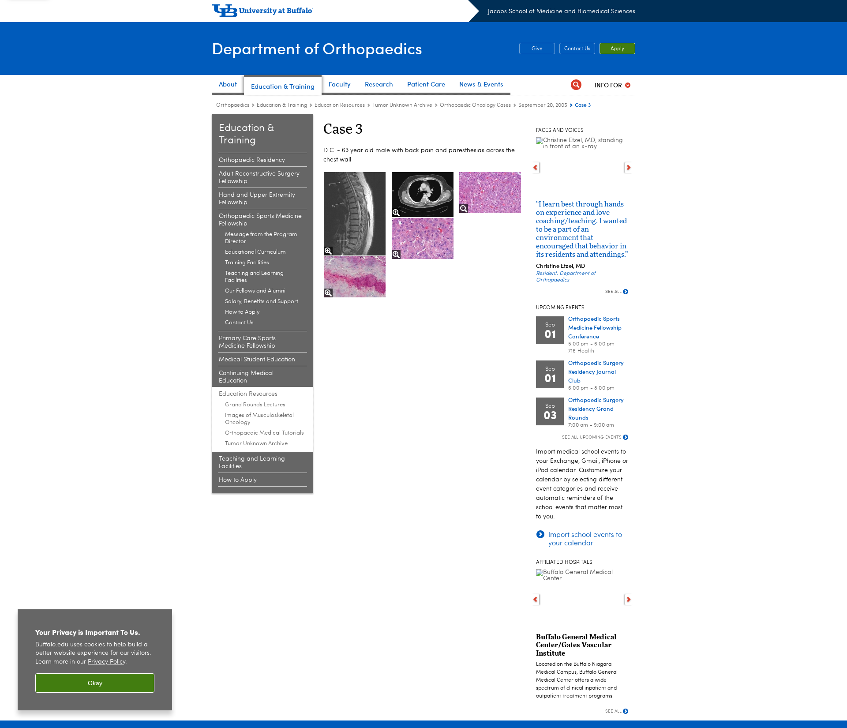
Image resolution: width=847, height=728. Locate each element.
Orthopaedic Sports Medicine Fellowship (260, 220)
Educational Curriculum (255, 252)
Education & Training (282, 105)
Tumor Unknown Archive (402, 105)
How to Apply (242, 312)
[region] (95, 659)
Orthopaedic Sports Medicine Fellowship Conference (595, 327)
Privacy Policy (106, 662)
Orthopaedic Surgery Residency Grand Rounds (596, 408)
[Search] (576, 85)
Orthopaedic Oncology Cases (475, 105)
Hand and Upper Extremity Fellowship (257, 199)
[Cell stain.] (355, 276)
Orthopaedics (232, 105)
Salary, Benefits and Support (261, 301)
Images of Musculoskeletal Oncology (259, 419)
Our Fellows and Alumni (255, 291)
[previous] (535, 167)
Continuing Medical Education (246, 377)
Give (531, 49)
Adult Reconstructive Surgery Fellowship (259, 177)
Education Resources (340, 105)
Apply (617, 49)
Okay (95, 683)
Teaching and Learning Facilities (254, 276)
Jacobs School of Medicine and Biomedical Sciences (561, 11)
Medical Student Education (257, 359)
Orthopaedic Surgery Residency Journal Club (596, 371)
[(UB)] (345, 12)
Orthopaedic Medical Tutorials (264, 433)
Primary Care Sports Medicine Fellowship (247, 342)
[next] (629, 167)
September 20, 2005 (542, 105)
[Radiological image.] (355, 213)
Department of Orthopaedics (317, 48)
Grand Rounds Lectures (255, 405)
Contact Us (577, 49)
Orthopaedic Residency (252, 160)
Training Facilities (247, 263)
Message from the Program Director (261, 238)
